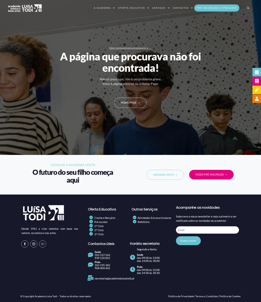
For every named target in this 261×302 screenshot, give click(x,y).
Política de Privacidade (181, 296)
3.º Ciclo (99, 234)
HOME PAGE (129, 102)
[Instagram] (33, 243)
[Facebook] (24, 243)
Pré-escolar (101, 221)
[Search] (248, 8)
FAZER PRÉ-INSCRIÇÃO (209, 174)
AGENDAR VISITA (163, 174)
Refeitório (143, 221)
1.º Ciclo (99, 226)
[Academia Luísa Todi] (25, 8)
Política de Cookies (230, 296)
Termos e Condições (206, 296)
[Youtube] (42, 243)
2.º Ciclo (99, 230)
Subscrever (188, 240)
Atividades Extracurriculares (154, 217)
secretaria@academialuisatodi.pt (114, 278)
